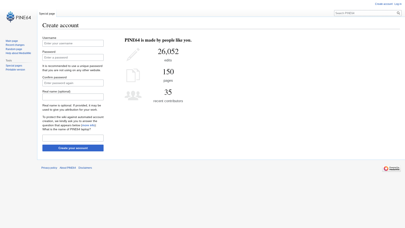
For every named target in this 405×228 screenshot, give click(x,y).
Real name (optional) (56, 91)
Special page (47, 13)
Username (49, 37)
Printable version (15, 69)
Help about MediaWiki (18, 53)
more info (88, 125)
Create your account (73, 148)
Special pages (14, 65)
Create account (384, 4)
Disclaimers (85, 167)
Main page (12, 40)
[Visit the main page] (18, 17)
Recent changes (15, 44)
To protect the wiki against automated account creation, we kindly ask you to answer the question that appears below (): (73, 121)
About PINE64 (68, 167)
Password (48, 51)
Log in (398, 4)
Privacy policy (49, 167)
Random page (14, 49)
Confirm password (54, 77)
